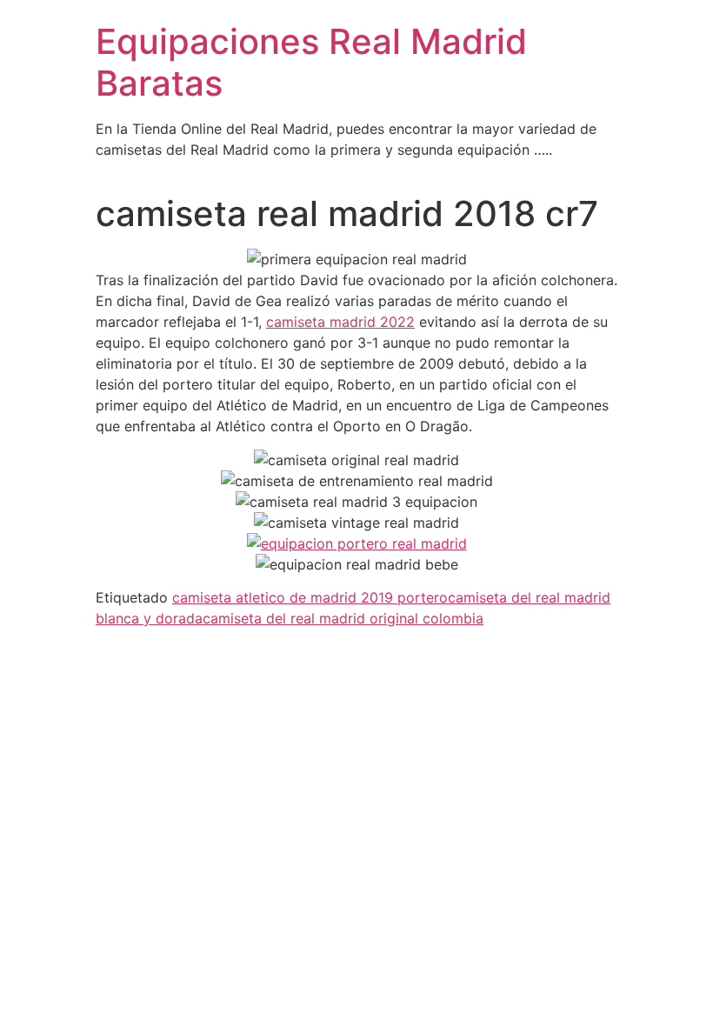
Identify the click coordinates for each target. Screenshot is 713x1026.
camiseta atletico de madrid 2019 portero (310, 597)
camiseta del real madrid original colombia (343, 618)
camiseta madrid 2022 (340, 321)
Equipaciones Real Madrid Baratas (311, 62)
